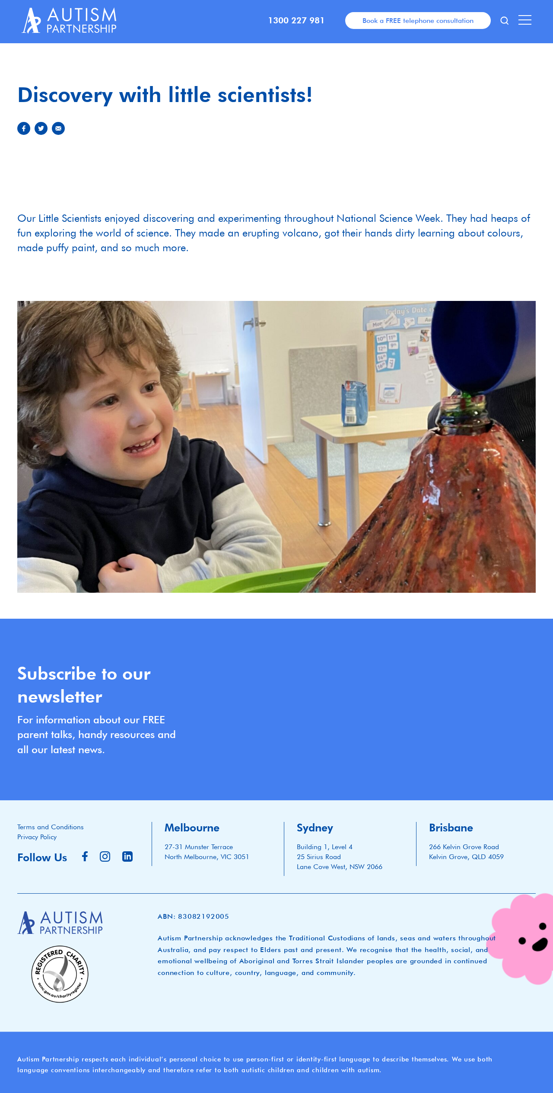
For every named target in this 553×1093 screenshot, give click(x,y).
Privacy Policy (37, 837)
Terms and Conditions (50, 827)
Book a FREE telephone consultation (418, 20)
